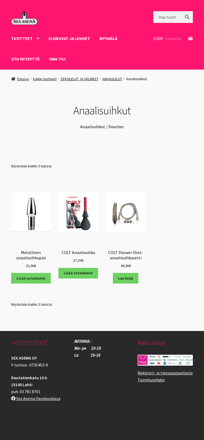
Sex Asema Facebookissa (37, 398)
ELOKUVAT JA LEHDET (69, 38)
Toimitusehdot (151, 379)
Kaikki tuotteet (45, 78)
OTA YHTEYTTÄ (25, 59)
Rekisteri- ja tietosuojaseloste (165, 373)
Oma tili (57, 59)
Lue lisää (125, 278)
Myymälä (108, 38)
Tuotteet (21, 38)
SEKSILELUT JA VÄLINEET (79, 78)
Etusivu (23, 78)
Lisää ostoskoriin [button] (30, 278)
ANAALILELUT (112, 78)
